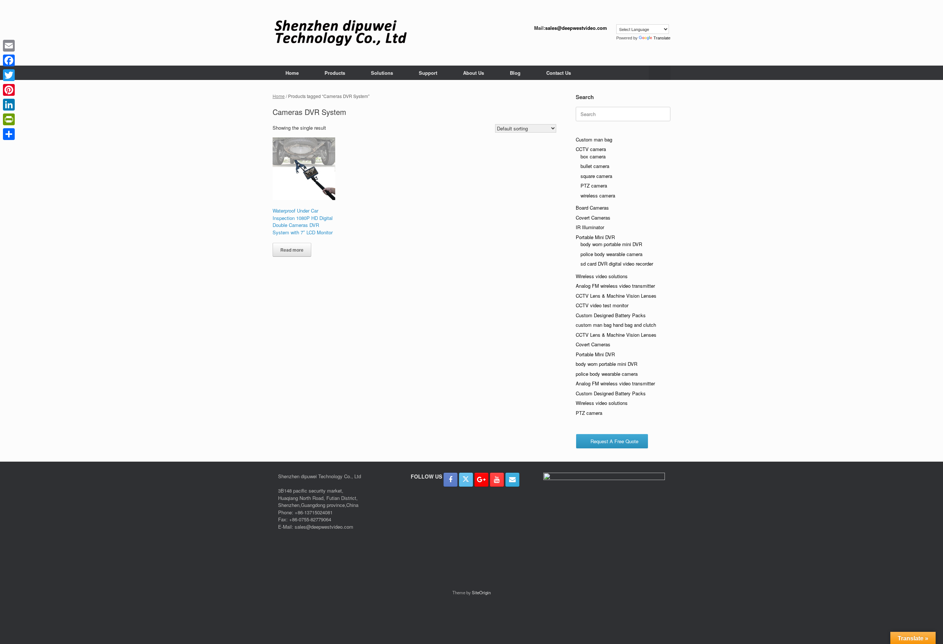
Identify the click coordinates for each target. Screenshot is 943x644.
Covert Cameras (593, 217)
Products (335, 72)
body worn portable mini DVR (611, 244)
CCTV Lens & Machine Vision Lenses (616, 295)
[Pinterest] (8, 90)
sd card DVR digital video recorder (617, 263)
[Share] (8, 134)
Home (292, 72)
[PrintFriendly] (8, 119)
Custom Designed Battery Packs (611, 315)
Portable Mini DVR (595, 237)
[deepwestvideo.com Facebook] (451, 480)
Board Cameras (592, 207)
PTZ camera (594, 185)
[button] (659, 73)
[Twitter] (8, 75)
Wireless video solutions (602, 276)
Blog (515, 72)
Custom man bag (594, 139)
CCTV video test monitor (602, 305)
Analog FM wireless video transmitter (615, 285)
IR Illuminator (590, 227)
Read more (292, 249)
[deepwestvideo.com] (341, 33)
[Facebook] (8, 60)
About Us (473, 72)
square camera (596, 175)
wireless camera (598, 195)
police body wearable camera (611, 254)
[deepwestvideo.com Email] (512, 480)
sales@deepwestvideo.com (576, 27)
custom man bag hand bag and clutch (616, 324)
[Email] (8, 45)
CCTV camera (591, 149)
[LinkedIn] (8, 104)
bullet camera (595, 165)
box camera (593, 156)
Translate (661, 38)
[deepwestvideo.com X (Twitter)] (466, 480)
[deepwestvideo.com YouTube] (497, 480)
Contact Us (558, 72)
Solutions (382, 72)
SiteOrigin (481, 592)
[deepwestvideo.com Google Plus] (481, 480)
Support (428, 72)
